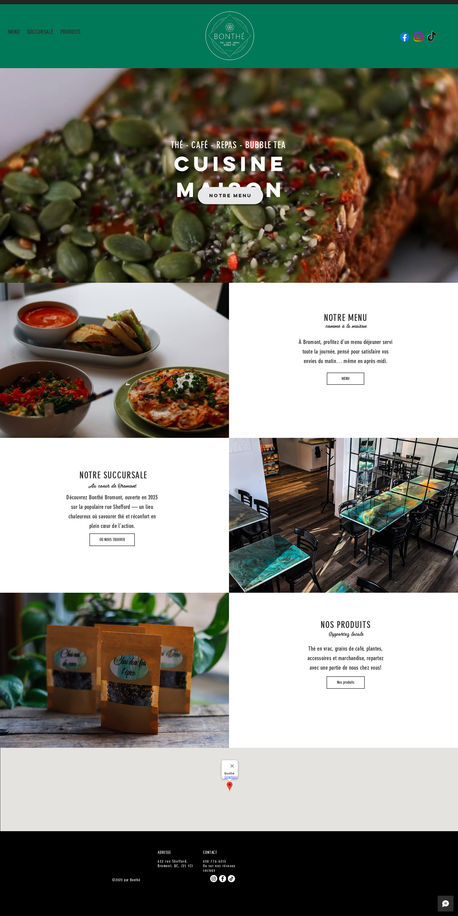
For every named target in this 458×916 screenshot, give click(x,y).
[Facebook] (405, 37)
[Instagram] (418, 37)
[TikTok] (432, 37)
